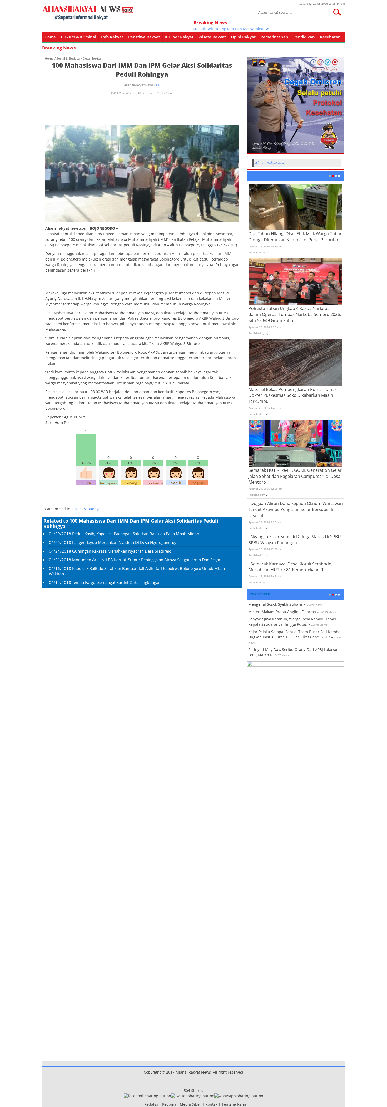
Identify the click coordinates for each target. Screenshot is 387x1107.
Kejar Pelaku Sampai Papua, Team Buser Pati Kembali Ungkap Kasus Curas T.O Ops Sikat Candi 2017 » (295, 634)
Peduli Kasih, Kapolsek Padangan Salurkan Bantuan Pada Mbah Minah (135, 533)
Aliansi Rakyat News (270, 162)
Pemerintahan (274, 36)
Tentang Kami (234, 1104)
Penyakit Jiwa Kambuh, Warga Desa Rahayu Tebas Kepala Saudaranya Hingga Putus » (292, 622)
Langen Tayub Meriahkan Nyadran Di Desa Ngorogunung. (124, 542)
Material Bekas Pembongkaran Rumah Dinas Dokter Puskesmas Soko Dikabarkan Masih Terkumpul (293, 395)
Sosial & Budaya (68, 58)
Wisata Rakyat (212, 36)
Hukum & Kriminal (78, 36)
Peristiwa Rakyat (144, 36)
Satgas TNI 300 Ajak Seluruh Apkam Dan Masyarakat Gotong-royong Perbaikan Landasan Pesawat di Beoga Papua (258, 28)
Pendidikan (304, 36)
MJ (158, 85)
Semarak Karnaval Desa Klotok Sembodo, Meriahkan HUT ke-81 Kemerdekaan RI (291, 567)
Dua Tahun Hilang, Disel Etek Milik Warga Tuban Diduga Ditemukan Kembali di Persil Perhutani (296, 237)
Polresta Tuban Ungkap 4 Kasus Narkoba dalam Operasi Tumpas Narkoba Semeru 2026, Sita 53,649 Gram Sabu (295, 314)
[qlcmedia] (142, 1104)
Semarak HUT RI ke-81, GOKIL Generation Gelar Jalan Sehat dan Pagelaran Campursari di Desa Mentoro (295, 476)
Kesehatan (330, 36)
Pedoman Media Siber (181, 1104)
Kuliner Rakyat (179, 36)
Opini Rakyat (243, 36)
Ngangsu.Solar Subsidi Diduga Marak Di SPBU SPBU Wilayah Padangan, (295, 539)
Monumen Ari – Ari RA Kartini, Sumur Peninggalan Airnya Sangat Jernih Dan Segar (146, 559)
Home (50, 36)
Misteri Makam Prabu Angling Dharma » (283, 611)
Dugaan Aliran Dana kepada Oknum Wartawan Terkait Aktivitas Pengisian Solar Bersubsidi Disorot (296, 509)
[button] (337, 12)
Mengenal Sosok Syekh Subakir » (277, 604)
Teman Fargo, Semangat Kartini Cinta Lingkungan (116, 582)
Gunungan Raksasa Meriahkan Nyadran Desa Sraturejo (121, 551)
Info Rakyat (112, 36)
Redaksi (151, 1104)
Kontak (211, 1104)
